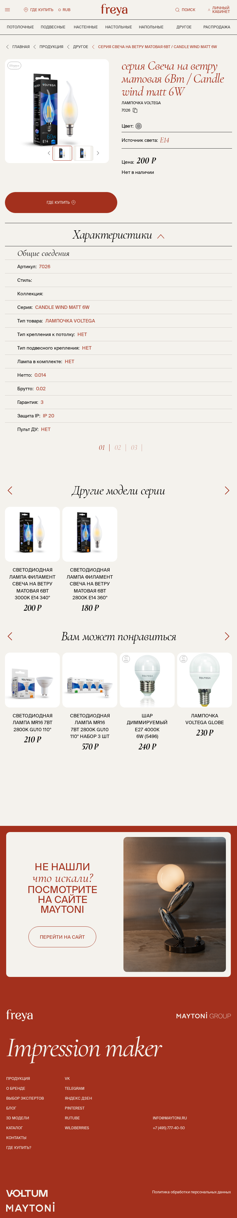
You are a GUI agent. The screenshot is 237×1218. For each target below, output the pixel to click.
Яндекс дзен (78, 1098)
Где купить (41, 10)
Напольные (151, 27)
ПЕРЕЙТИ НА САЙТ (62, 937)
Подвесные (53, 27)
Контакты (16, 1138)
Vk (67, 1079)
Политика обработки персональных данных (191, 1192)
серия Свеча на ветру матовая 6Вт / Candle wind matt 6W (173, 78)
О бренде (15, 1088)
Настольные (118, 27)
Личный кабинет (221, 10)
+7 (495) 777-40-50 (169, 1128)
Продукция (51, 47)
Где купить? (18, 1148)
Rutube (72, 1118)
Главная (21, 47)
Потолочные (20, 27)
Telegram (75, 1088)
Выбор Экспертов (25, 1098)
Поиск (188, 10)
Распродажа (216, 27)
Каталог (14, 1128)
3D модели (17, 1118)
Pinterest (75, 1108)
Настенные (86, 27)
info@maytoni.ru (170, 1118)
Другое (184, 27)
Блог (11, 1108)
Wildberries (77, 1128)
